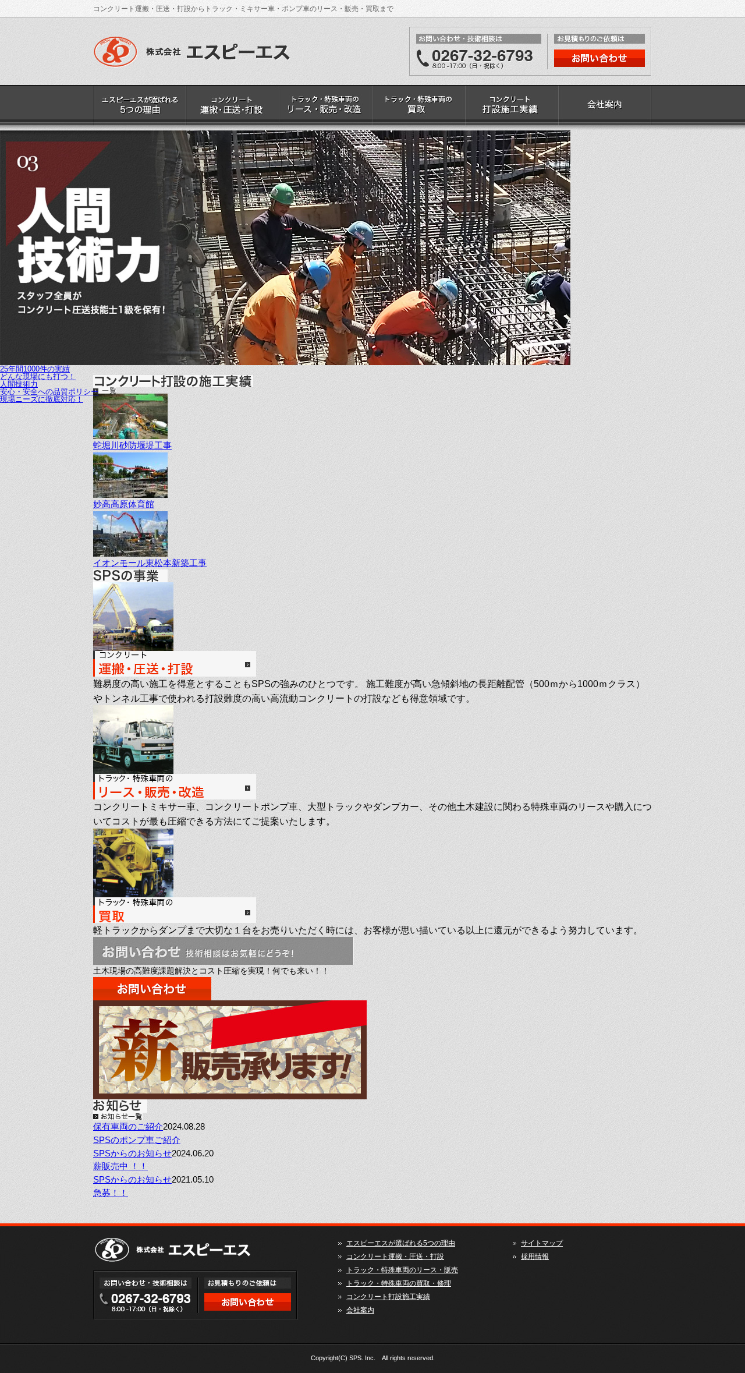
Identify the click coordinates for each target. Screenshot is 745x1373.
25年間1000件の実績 (35, 369)
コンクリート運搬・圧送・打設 (232, 107)
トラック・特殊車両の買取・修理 (419, 107)
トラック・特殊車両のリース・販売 (325, 107)
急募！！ (110, 1193)
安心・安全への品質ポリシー (49, 391)
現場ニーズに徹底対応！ (41, 399)
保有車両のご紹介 (128, 1126)
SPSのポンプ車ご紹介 (136, 1140)
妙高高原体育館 (123, 504)
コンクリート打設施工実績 (512, 107)
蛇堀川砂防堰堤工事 (132, 445)
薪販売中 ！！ (120, 1166)
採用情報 (535, 1256)
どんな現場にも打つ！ (38, 376)
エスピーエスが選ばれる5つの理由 (139, 107)
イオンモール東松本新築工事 (150, 563)
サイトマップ (542, 1243)
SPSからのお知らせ (132, 1153)
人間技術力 (19, 384)
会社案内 (605, 107)
